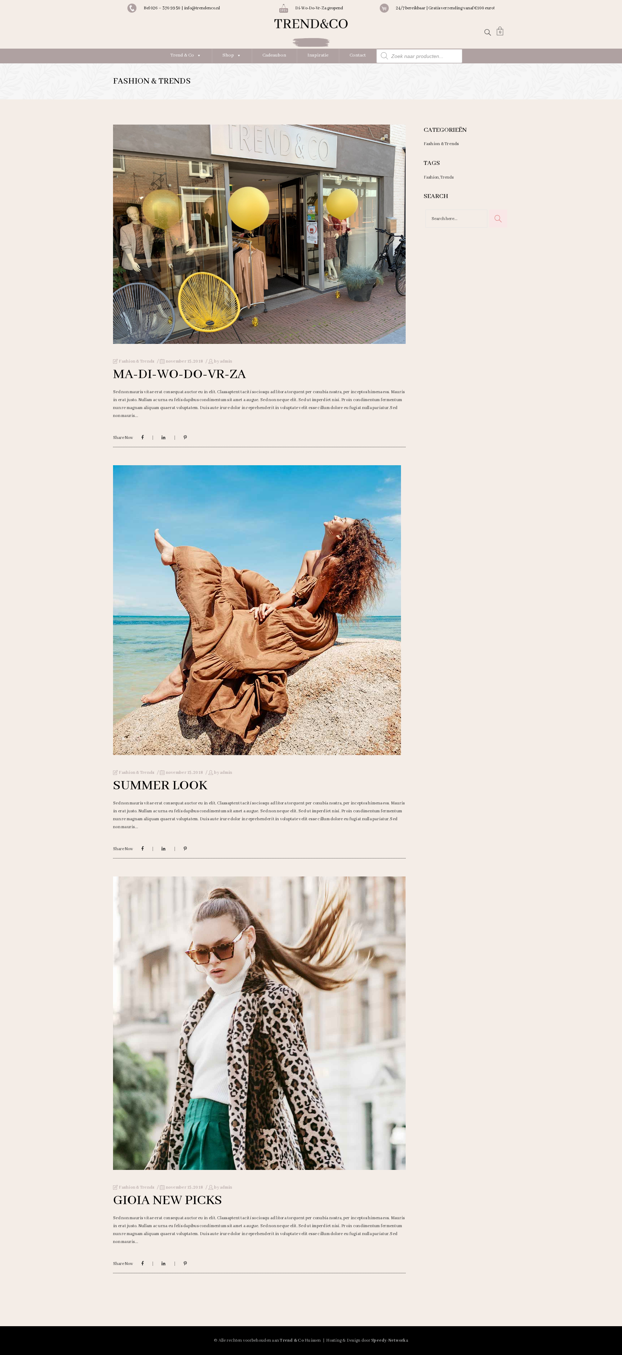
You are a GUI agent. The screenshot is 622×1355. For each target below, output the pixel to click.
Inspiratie (317, 55)
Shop (228, 55)
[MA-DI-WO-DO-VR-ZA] (259, 234)
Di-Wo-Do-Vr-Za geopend (319, 8)
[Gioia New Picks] (259, 1023)
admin (226, 361)
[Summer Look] (257, 610)
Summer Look (160, 785)
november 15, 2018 (184, 361)
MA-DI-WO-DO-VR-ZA (179, 374)
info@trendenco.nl (202, 8)
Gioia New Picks (167, 1200)
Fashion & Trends (136, 361)
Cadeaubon (274, 55)
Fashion (431, 177)
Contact (358, 55)
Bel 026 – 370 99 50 (162, 8)
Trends (447, 177)
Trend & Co (182, 55)
